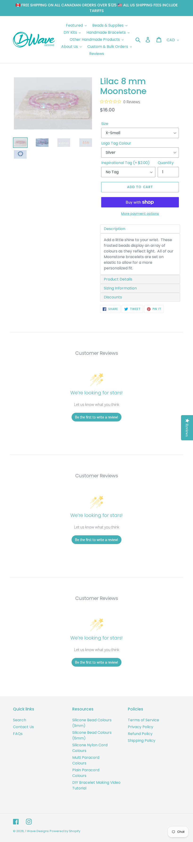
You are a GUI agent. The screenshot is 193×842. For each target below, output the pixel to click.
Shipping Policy (141, 740)
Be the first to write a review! (96, 417)
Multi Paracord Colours (85, 760)
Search (19, 720)
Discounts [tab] (113, 297)
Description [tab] (114, 228)
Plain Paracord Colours (85, 772)
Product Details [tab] (118, 279)
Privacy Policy (140, 727)
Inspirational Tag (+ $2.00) (125, 162)
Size (104, 123)
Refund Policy (140, 733)
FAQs (18, 733)
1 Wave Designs (37, 831)
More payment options (140, 213)
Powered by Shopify (65, 831)
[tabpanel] (140, 254)
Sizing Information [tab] (120, 288)
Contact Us (23, 727)
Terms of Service (143, 720)
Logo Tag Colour (116, 143)
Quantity (166, 162)
